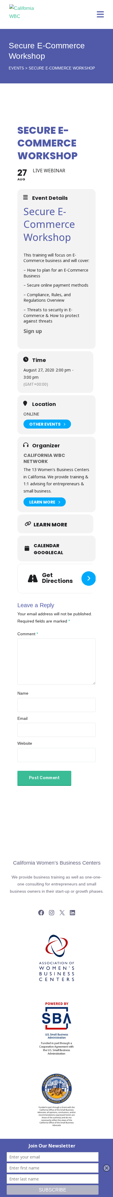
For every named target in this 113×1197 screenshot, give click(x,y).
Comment (27, 634)
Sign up (32, 330)
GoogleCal (48, 553)
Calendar (46, 546)
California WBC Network (44, 458)
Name (22, 693)
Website (24, 743)
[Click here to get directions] (88, 578)
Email (22, 718)
